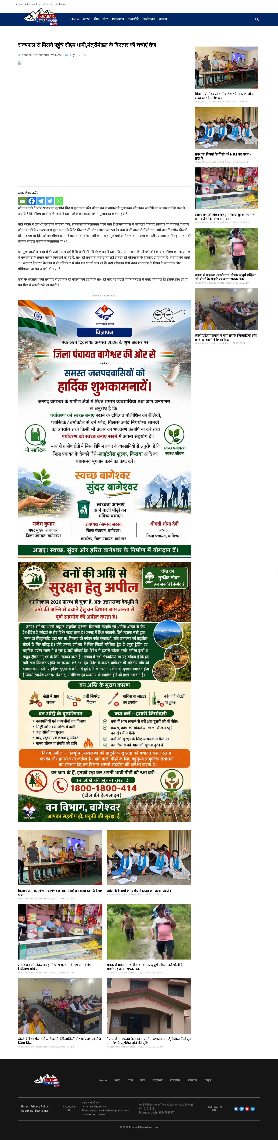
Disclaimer (60, 5)
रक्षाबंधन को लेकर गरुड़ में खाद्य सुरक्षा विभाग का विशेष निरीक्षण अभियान (225, 217)
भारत (86, 19)
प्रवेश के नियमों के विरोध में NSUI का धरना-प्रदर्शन (223, 157)
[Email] (22, 201)
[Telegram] (40, 201)
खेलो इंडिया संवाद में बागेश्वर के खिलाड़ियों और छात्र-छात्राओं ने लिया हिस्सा (226, 338)
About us (47, 5)
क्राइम (163, 19)
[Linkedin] (252, 1109)
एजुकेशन (118, 19)
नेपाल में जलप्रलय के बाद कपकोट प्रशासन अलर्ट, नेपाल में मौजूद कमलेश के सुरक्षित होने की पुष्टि (149, 1041)
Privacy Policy (32, 5)
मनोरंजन (149, 19)
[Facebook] (31, 201)
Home (19, 5)
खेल (105, 19)
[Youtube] (247, 1109)
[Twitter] (50, 201)
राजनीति (133, 19)
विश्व (96, 19)
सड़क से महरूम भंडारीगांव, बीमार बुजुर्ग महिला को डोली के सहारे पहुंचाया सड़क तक (225, 277)
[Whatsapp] (59, 201)
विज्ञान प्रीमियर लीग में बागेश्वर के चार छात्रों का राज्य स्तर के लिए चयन (225, 96)
